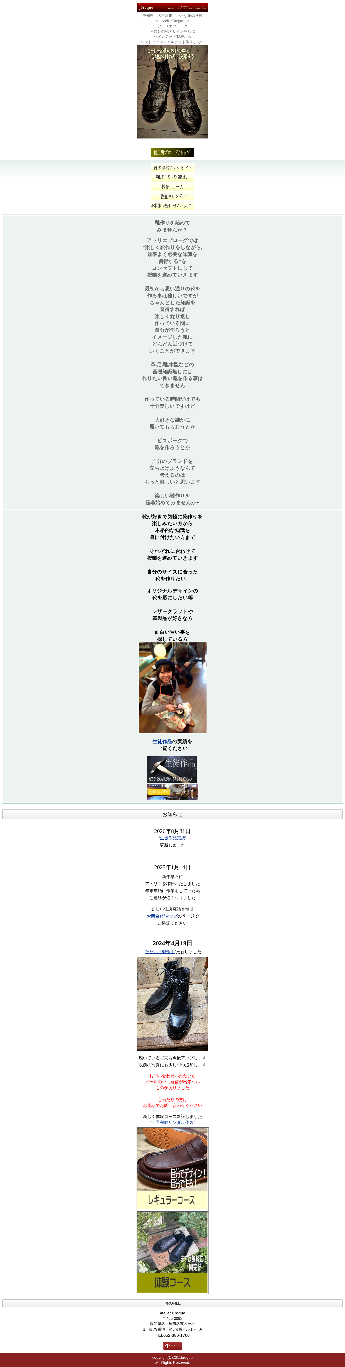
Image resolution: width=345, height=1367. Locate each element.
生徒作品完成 (172, 838)
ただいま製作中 (160, 951)
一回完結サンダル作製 (172, 1122)
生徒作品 (162, 741)
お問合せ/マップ (162, 916)
